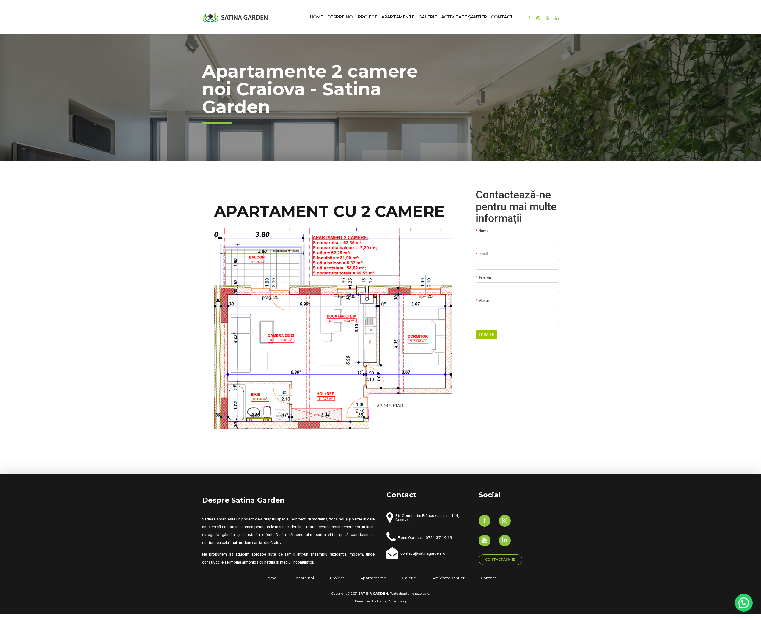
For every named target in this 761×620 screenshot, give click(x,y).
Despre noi (340, 17)
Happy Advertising (391, 601)
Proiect (367, 17)
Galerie (428, 17)
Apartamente (397, 17)
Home (316, 17)
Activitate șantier (464, 17)
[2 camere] (333, 328)
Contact (502, 17)
